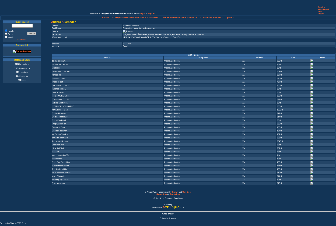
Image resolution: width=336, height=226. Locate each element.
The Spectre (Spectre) (162, 37)
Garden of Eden (58, 127)
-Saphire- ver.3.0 (59, 89)
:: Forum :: (166, 18)
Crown (175, 192)
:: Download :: (178, 18)
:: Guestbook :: (207, 18)
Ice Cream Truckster (61, 134)
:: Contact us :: (192, 18)
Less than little (58, 145)
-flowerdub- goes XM (60, 71)
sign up (151, 13)
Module (107, 58)
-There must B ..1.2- (60, 99)
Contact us (175, 194)
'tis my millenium (58, 61)
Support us (161, 194)
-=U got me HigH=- (60, 64)
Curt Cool (186, 192)
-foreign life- (57, 75)
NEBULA (126, 37)
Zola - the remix (58, 183)
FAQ (320, 11)
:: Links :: (218, 18)
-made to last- (58, 82)
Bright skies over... (60, 113)
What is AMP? (324, 9)
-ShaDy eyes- (58, 92)
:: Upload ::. (229, 18)
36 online (127, 43)
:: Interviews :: (154, 18)
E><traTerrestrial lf (59, 117)
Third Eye (177, 37)
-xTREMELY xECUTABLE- (63, 106)
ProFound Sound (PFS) (141, 37)
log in (142, 13)
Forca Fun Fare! (59, 120)
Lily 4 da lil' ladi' (58, 148)
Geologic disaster (59, 131)
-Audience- (56, 68)
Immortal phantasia (60, 138)
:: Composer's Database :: (124, 18)
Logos (321, 13)
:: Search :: (141, 18)
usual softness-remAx (61, 173)
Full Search (22, 40)
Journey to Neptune (60, 141)
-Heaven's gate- (58, 78)
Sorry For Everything (61, 162)
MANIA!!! (55, 152)
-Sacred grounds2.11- (61, 85)
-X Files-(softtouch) (60, 103)
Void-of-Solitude (58, 176)
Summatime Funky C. (61, 166)
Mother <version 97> (60, 155)
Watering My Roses (60, 180)
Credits (321, 7)
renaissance (57, 159)
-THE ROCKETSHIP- (61, 96)
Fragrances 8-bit (59, 124)
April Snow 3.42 (60, 110)
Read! (125, 46)
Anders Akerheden (172, 61)
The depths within (59, 169)
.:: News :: (107, 18)
